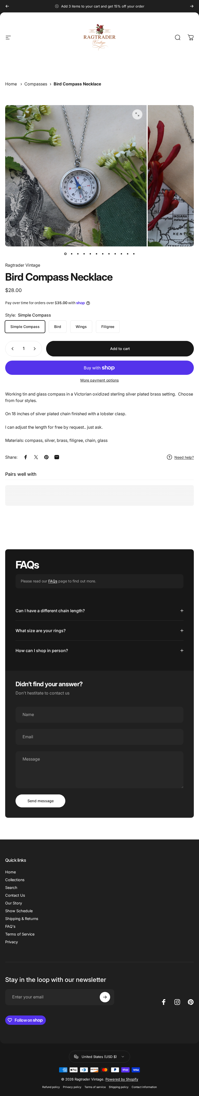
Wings (81, 326)
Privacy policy (72, 1087)
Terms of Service (19, 934)
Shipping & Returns (21, 918)
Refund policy (51, 1087)
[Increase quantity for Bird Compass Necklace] (36, 348)
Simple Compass (25, 326)
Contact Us (15, 895)
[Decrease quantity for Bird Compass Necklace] (11, 348)
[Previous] (7, 6)
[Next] (191, 6)
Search (11, 887)
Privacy (11, 942)
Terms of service (95, 1087)
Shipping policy (119, 1087)
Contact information (144, 1087)
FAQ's (10, 926)
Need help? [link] (184, 457)
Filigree (107, 326)
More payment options (99, 380)
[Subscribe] (105, 997)
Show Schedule (19, 911)
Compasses (35, 83)
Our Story (13, 903)
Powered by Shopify (121, 1079)
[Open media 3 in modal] (137, 114)
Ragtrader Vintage (22, 265)
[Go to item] (65, 254)
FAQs (52, 581)
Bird (57, 326)
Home (11, 83)
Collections (15, 880)
